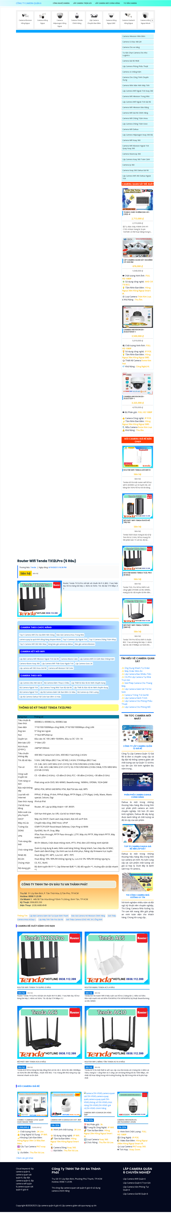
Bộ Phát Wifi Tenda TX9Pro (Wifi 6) (136, 626)
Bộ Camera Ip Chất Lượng (88, 692)
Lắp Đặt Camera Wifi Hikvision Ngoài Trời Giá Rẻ (39, 659)
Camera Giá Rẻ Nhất (131, 61)
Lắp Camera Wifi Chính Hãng (107, 3)
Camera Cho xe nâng (131, 47)
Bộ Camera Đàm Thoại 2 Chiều (56, 683)
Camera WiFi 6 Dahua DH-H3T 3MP (66, 1120)
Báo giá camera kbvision (85, 644)
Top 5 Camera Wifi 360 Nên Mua (33, 644)
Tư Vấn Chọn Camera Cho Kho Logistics (135, 54)
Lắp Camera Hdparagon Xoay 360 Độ (138, 135)
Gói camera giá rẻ (28, 1086)
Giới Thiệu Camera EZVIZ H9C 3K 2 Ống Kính (84, 919)
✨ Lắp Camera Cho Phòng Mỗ (136, 707)
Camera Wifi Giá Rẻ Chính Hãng (135, 113)
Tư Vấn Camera (130, 3)
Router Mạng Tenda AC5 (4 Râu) (100, 987)
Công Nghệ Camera (61, 3)
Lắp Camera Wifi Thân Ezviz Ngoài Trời (57, 663)
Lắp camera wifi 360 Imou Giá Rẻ (33, 668)
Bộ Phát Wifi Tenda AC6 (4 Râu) (31, 1061)
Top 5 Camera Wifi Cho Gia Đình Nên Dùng (37, 635)
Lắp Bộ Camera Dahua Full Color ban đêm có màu (40, 696)
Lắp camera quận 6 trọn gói (136, 1182)
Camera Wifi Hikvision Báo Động (136, 107)
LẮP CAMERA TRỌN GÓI (82, 3)
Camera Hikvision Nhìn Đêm (134, 36)
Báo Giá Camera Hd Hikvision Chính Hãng (88, 916)
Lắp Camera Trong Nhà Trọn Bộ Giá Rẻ (56, 687)
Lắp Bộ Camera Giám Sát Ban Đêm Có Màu (57, 692)
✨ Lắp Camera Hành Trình (134, 698)
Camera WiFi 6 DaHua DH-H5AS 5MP (97, 1113)
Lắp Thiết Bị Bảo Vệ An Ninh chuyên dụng (88, 683)
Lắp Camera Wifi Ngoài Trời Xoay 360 (138, 91)
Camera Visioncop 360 (132, 154)
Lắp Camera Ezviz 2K (83, 663)
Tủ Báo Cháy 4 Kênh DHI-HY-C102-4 (137, 213)
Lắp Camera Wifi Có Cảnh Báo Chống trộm (97, 659)
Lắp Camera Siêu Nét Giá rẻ (31, 683)
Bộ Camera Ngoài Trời (29, 687)
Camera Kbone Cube (69, 659)
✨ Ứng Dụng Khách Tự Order (136, 668)
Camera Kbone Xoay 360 (30, 663)
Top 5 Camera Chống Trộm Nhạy (102, 639)
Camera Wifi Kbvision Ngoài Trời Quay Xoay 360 (136, 147)
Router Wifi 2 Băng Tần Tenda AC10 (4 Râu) (105, 1061)
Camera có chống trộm (132, 72)
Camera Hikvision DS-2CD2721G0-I (134, 330)
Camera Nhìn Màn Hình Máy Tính (136, 85)
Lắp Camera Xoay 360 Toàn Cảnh (136, 159)
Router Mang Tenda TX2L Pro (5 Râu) (138, 574)
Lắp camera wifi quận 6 (134, 1178)
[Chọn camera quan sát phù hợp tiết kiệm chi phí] (152, 20)
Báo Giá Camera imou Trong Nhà (70, 635)
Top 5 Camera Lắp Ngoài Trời (75, 639)
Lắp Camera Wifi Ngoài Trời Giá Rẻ (137, 102)
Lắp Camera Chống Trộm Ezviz (135, 124)
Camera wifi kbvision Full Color (60, 668)
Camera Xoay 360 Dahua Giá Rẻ (136, 170)
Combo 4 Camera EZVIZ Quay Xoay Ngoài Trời (30, 1121)
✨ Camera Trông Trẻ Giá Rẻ (135, 695)
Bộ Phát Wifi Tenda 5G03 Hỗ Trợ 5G (137, 521)
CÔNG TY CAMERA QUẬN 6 (28, 3)
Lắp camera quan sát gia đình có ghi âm (138, 261)
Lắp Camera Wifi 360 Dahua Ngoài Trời (137, 177)
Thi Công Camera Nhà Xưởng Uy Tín (137, 896)
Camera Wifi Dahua (130, 129)
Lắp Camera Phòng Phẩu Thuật (135, 66)
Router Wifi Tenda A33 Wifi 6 (137, 470)
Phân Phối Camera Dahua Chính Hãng (137, 796)
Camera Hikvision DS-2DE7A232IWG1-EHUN (127, 1121)
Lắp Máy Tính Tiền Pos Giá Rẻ (51, 919)
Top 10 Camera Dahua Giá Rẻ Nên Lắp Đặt (137, 847)
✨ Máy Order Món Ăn (132, 671)
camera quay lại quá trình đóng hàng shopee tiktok (40, 639)
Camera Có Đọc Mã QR (132, 42)
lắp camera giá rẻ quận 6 (135, 1193)
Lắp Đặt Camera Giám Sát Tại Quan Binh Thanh (49, 916)
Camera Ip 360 (128, 165)
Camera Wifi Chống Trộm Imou (135, 118)
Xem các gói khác (25, 1158)
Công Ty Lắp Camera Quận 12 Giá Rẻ (137, 747)
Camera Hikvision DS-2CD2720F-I (134, 397)
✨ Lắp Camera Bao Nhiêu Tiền (136, 674)
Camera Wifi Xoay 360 (131, 140)
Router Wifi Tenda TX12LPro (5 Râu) (46, 561)
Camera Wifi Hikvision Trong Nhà (136, 96)
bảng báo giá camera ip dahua (60, 644)
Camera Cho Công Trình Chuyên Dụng (136, 78)
